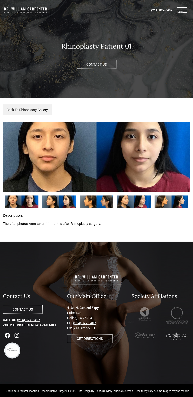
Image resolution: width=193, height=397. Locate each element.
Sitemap (128, 391)
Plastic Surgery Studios (108, 391)
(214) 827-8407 (28, 320)
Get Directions (90, 338)
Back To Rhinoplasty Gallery (27, 109)
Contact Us (96, 64)
